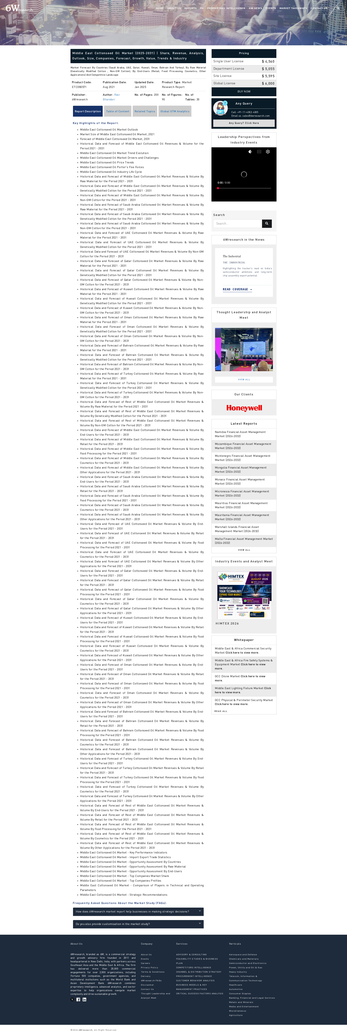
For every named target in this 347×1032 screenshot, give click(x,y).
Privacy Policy (149, 968)
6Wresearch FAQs (151, 981)
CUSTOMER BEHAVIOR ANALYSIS (195, 981)
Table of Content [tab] (117, 111)
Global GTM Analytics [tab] (174, 111)
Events (271, 8)
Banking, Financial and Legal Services (252, 998)
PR (202, 8)
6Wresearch (85, 1030)
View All (244, 380)
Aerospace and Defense (243, 955)
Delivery (146, 976)
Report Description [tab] (88, 111)
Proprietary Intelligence (226, 8)
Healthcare (235, 985)
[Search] (267, 224)
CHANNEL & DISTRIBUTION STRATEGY (198, 972)
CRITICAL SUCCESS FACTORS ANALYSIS (200, 994)
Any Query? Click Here (244, 123)
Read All (221, 711)
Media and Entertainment (244, 1007)
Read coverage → (234, 289)
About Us (174, 8)
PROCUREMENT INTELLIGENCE (194, 976)
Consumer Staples (240, 994)
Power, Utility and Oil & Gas (246, 968)
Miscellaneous (238, 1011)
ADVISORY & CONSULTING (191, 955)
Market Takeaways (293, 8)
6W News (255, 8)
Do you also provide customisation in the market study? (113, 924)
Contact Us (319, 8)
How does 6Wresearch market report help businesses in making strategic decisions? (132, 911)
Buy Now (244, 91)
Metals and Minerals (241, 1002)
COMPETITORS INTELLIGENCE (193, 968)
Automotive (236, 989)
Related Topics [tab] (145, 111)
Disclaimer (147, 985)
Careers (145, 963)
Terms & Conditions (153, 972)
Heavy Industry (238, 972)
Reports (191, 8)
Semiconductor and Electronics (248, 963)
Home (160, 8)
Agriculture (236, 1015)
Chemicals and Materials (244, 959)
